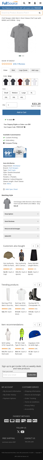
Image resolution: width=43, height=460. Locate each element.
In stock (10, 120)
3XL (14, 97)
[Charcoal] (13, 82)
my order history (9, 395)
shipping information (33, 391)
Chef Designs (13, 168)
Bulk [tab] (13, 70)
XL (32, 93)
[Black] (5, 82)
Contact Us (30, 438)
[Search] (39, 13)
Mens (9, 184)
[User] (35, 3)
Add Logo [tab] (35, 70)
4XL (21, 97)
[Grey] (27, 82)
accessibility (29, 409)
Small (6, 93)
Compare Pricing (11, 143)
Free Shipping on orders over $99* (21, 8)
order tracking (30, 398)
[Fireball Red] (20, 82)
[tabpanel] (21, 102)
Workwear (16, 166)
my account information (12, 391)
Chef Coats (12, 170)
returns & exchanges (32, 395)
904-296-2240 (29, 442)
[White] (34, 82)
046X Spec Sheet (12, 189)
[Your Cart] (30, 3)
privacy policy (30, 405)
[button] (20, 56)
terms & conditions (32, 402)
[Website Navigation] (40, 3)
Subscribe (32, 375)
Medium (15, 93)
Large (24, 93)
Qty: (3, 105)
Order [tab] (5, 70)
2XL (6, 97)
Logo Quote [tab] (23, 70)
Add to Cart (21, 112)
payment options (9, 398)
